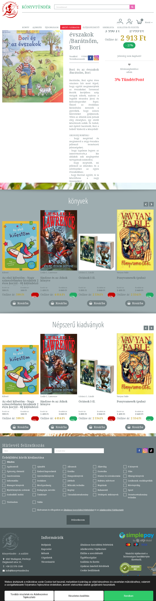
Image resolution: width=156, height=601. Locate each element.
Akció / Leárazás (71, 27)
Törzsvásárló (44, 33)
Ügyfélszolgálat (88, 557)
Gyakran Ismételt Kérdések (94, 566)
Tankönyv (42, 494)
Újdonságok (51, 27)
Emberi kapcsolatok (46, 471)
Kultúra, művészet (106, 480)
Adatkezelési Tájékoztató (93, 549)
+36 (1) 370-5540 (14, 566)
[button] (145, 21)
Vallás (40, 502)
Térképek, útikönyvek (108, 494)
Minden (10, 461)
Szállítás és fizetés (128, 27)
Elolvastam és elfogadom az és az (80, 509)
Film (130, 471)
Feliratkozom (78, 519)
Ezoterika (102, 471)
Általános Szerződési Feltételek (96, 544)
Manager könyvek (15, 485)
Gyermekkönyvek (45, 476)
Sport (130, 490)
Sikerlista (108, 27)
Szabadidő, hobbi (15, 494)
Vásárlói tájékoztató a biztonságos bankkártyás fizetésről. (136, 556)
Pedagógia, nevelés (46, 490)
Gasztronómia (13, 476)
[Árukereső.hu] (130, 568)
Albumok (71, 466)
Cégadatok (46, 557)
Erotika (70, 471)
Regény (70, 490)
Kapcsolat (28, 33)
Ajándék (37, 27)
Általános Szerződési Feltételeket (79, 509)
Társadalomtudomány (77, 494)
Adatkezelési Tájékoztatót (111, 509)
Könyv (25, 27)
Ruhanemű (103, 490)
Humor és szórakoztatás (109, 476)
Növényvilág (134, 485)
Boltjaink (46, 544)
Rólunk (45, 553)
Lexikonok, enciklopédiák (140, 480)
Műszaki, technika (75, 485)
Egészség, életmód (15, 471)
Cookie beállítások (89, 570)
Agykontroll (12, 466)
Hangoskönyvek (75, 476)
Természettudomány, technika (137, 496)
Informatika (12, 480)
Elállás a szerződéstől (91, 553)
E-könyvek (133, 466)
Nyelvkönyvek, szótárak (18, 490)
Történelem (12, 502)
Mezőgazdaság (44, 485)
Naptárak (102, 485)
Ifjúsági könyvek (136, 476)
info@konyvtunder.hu (17, 570)
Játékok (71, 480)
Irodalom (41, 480)
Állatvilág (102, 466)
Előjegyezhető (91, 27)
